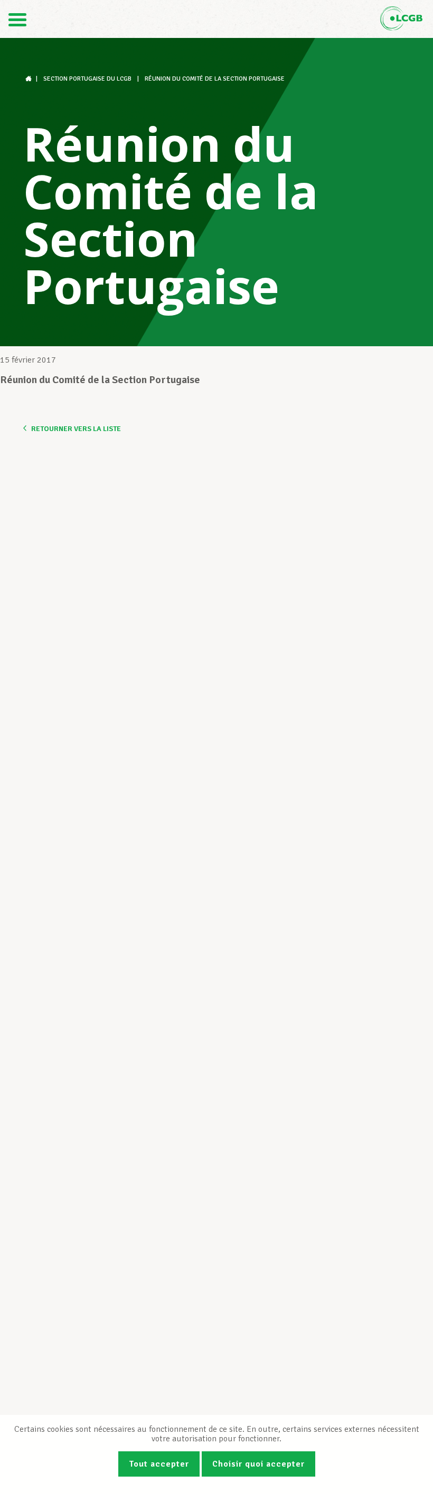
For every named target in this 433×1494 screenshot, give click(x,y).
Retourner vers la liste (76, 428)
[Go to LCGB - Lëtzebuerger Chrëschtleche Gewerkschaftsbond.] (29, 79)
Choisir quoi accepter (258, 1464)
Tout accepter (159, 1464)
